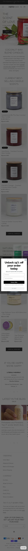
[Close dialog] (26, 260)
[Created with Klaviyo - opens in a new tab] (14, 292)
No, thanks (14, 288)
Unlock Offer (14, 282)
